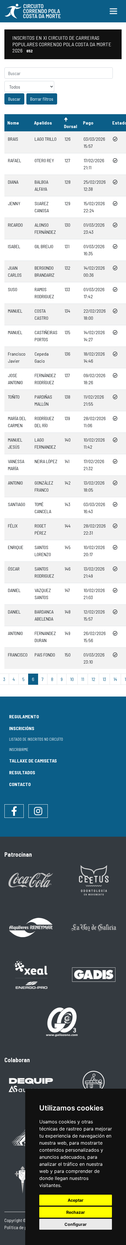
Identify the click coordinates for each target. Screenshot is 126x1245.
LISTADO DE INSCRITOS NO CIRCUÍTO (36, 739)
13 (104, 679)
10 (72, 679)
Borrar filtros (41, 99)
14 (115, 679)
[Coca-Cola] (30, 880)
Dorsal (70, 126)
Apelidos (43, 122)
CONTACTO (20, 784)
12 (93, 679)
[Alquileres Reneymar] (30, 927)
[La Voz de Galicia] (93, 927)
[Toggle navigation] (113, 11)
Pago (88, 122)
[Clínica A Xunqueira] (93, 1085)
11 (82, 679)
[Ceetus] (93, 880)
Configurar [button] (75, 1224)
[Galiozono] (62, 1021)
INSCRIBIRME (18, 749)
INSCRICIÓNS (21, 728)
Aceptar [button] (76, 1200)
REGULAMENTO (24, 716)
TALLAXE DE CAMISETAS (33, 760)
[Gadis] (93, 974)
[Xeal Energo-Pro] (30, 974)
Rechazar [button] (75, 1212)
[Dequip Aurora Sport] (30, 1085)
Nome (13, 122)
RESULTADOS (22, 772)
